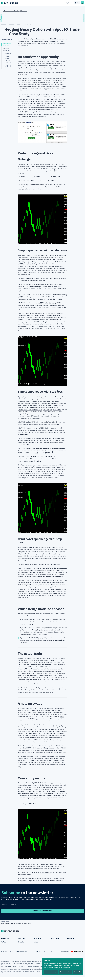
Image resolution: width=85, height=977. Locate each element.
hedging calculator (45, 872)
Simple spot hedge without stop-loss (8, 59)
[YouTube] (37, 951)
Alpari (58, 727)
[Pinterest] (40, 951)
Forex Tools (21, 938)
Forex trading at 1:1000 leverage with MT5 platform (17, 923)
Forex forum (59, 881)
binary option (37, 61)
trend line (46, 409)
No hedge (8, 53)
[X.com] (44, 951)
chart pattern (57, 409)
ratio (47, 112)
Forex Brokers (5, 938)
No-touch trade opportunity (7, 44)
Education (21, 942)
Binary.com (40, 103)
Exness (47, 746)
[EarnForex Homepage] (9, 3)
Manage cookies (65, 972)
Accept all (77, 972)
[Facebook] (48, 951)
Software (4, 942)
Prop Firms (37, 938)
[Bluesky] (51, 951)
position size (40, 264)
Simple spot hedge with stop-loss (8, 66)
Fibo (50, 409)
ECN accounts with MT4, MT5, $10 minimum (15, 11)
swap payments (56, 710)
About (36, 942)
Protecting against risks (6, 49)
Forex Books (55, 938)
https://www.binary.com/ (51, 866)
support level (38, 409)
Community (71, 938)
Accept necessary (51, 972)
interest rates (62, 714)
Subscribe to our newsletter (42, 911)
